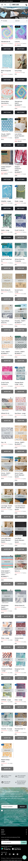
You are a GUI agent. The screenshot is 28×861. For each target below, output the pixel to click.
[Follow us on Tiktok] (2, 854)
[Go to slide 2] (25, 214)
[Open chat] (24, 857)
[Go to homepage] (14, 4)
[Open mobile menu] (2, 4)
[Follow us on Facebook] (6, 854)
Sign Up (22, 806)
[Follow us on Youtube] (13, 854)
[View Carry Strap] (21, 61)
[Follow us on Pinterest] (17, 854)
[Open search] (5, 4)
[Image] (14, 13)
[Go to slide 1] (10, 26)
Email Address (5, 839)
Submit (24, 842)
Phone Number (5, 803)
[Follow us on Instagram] (9, 854)
